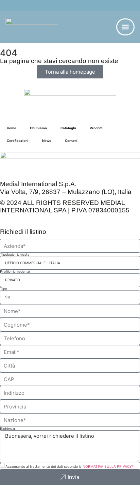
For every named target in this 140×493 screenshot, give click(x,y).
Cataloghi (68, 128)
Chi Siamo (38, 128)
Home (11, 128)
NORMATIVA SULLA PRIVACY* (108, 466)
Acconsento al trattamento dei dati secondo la (69, 466)
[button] (125, 26)
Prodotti (96, 128)
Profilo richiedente (15, 271)
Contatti (71, 141)
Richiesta (7, 428)
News (46, 141)
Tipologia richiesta (15, 254)
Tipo (3, 288)
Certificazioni (18, 141)
